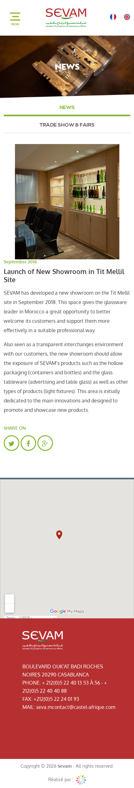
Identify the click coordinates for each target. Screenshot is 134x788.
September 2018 (20, 261)
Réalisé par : (61, 779)
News (67, 107)
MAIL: (28, 707)
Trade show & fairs (67, 125)
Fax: (27, 699)
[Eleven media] (81, 780)
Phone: (31, 683)
